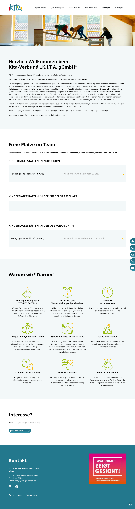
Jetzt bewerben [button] (17, 431)
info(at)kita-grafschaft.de (25, 481)
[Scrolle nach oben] (130, 504)
